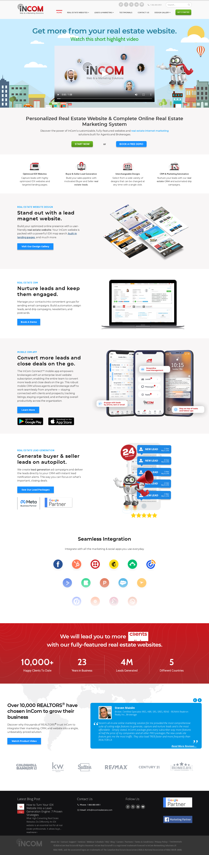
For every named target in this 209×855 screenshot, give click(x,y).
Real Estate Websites (77, 12)
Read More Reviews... (184, 746)
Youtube (142, 4)
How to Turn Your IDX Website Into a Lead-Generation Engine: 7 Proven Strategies (44, 810)
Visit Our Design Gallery (35, 246)
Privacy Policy (161, 841)
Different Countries (172, 670)
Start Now (82, 144)
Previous (195, 700)
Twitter (131, 4)
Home (59, 12)
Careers (119, 841)
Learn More (28, 410)
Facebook (126, 4)
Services (81, 841)
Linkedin (136, 4)
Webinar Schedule (95, 841)
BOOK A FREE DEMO (131, 144)
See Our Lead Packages (36, 489)
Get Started (183, 12)
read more (31, 832)
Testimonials (125, 12)
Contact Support (68, 841)
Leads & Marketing (103, 12)
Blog (121, 4)
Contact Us (143, 12)
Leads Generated (127, 670)
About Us (55, 841)
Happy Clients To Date (37, 670)
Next (200, 700)
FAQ (107, 841)
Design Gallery (162, 12)
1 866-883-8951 (156, 5)
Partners (129, 841)
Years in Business (82, 670)
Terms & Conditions (144, 841)
